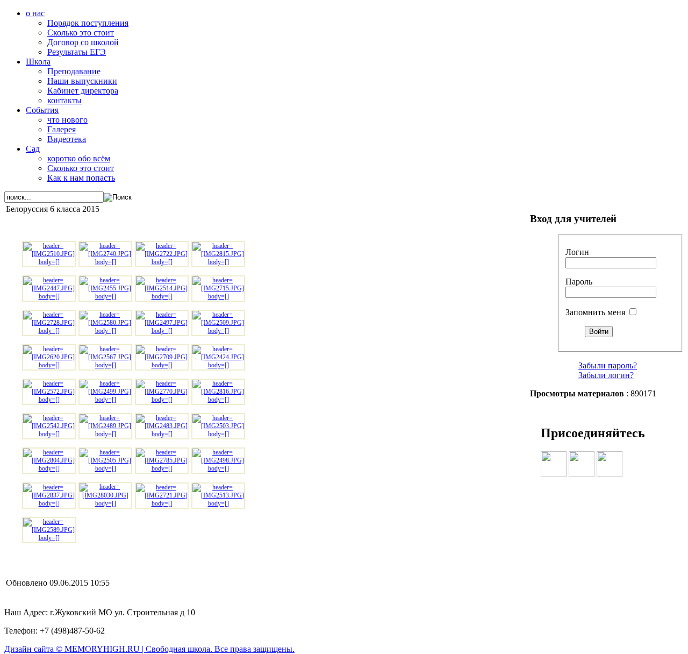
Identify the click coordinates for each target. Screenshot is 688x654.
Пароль (578, 281)
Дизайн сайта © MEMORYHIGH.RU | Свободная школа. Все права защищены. (149, 648)
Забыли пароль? (607, 365)
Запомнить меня (595, 312)
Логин (577, 252)
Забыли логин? (606, 375)
